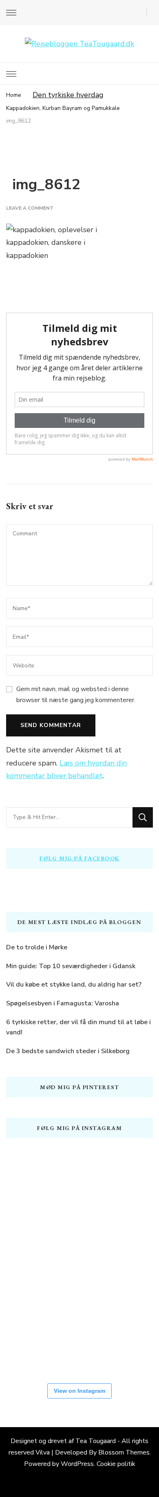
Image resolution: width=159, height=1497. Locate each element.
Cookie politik (116, 1463)
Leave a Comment (29, 208)
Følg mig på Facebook (80, 858)
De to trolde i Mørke (36, 947)
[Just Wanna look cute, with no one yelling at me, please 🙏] (79, 1344)
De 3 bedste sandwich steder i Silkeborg (68, 1051)
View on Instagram (79, 1390)
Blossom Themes (124, 1452)
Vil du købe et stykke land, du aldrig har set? (73, 984)
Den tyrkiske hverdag (68, 95)
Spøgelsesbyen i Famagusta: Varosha (62, 1003)
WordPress (77, 1463)
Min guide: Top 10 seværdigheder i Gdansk (70, 966)
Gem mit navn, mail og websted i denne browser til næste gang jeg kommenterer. (75, 694)
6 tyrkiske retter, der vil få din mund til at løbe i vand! (78, 1027)
